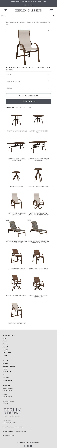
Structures (6, 344)
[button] (48, 31)
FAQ (4, 375)
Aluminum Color (13, 81)
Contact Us (6, 355)
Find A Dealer (7, 352)
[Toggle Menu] (51, 10)
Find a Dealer (28, 5)
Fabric (9, 88)
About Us (5, 347)
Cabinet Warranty (8, 380)
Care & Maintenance (9, 366)
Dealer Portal (7, 372)
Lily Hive (5, 349)
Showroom (6, 377)
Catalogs (5, 363)
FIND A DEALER (28, 101)
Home (7, 22)
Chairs (29, 22)
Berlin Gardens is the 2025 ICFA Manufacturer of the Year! (28, 2)
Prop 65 (5, 369)
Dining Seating (21, 22)
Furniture (13, 22)
